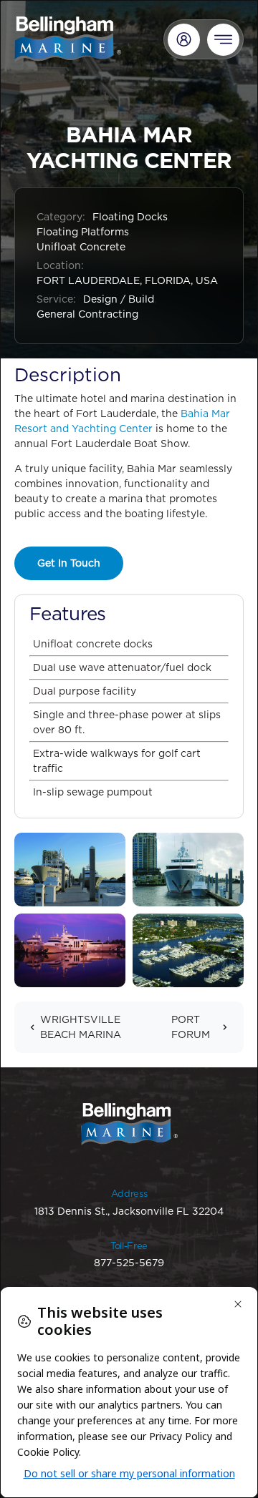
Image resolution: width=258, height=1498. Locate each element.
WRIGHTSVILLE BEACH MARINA (80, 1027)
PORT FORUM (190, 1027)
